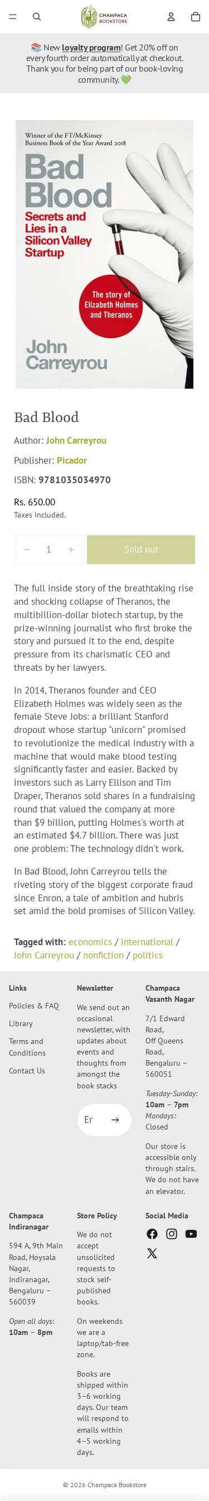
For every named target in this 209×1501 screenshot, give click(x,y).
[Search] (37, 16)
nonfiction (103, 955)
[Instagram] (171, 1234)
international (147, 942)
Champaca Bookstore (117, 1484)
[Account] (171, 16)
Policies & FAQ (34, 1005)
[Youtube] (191, 1234)
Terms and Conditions (27, 1047)
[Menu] (13, 16)
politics (148, 955)
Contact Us (27, 1070)
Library (21, 1023)
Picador (72, 460)
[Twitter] (152, 1253)
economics (90, 942)
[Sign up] (115, 1120)
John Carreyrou (76, 440)
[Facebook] (152, 1234)
